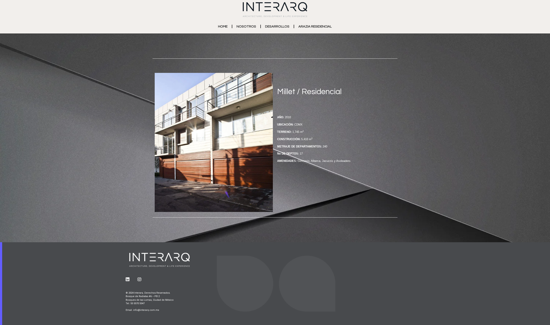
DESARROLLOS (277, 26)
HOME (223, 26)
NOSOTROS (246, 26)
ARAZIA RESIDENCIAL (315, 26)
